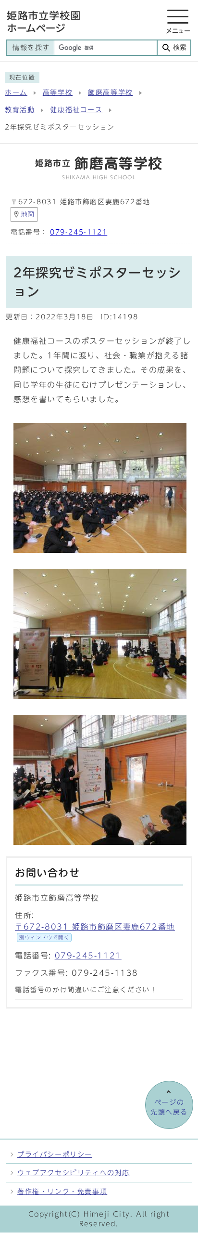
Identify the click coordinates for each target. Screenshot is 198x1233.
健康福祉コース (76, 109)
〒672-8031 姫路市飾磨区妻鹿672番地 (95, 931)
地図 (27, 214)
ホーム (16, 92)
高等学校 (58, 92)
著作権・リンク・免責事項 (62, 1191)
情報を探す (31, 47)
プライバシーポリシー (54, 1154)
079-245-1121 (78, 232)
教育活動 (20, 109)
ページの (169, 1107)
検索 (179, 47)
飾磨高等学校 (110, 92)
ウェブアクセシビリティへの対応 (73, 1172)
